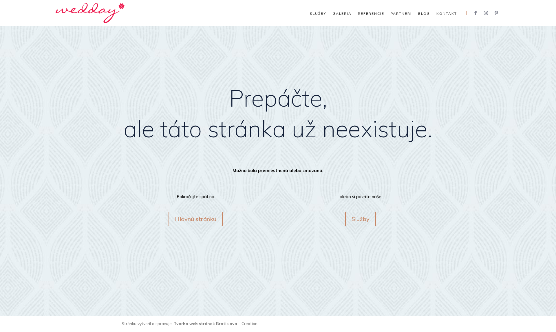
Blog (424, 14)
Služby (318, 14)
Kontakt (446, 14)
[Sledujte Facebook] (475, 13)
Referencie (371, 14)
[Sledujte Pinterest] (496, 13)
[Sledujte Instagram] (486, 13)
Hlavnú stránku (195, 218)
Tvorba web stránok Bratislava (205, 323)
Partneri (401, 14)
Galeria (342, 14)
